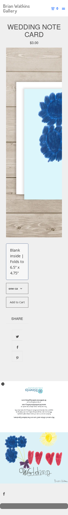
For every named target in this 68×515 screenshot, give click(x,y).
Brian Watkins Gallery (16, 8)
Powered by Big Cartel (34, 506)
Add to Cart (17, 302)
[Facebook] (4, 493)
